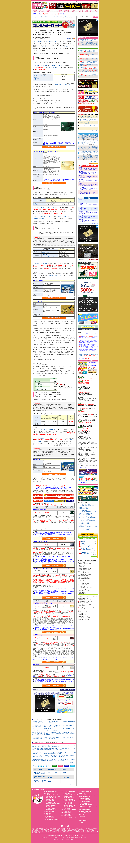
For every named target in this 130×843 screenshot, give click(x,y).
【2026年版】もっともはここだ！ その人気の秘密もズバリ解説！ (88, 71)
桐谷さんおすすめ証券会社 (84, 514)
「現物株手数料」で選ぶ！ (50, 799)
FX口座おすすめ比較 (82, 584)
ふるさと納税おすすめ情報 (84, 528)
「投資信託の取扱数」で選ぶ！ (51, 805)
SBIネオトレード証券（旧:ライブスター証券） (88, 553)
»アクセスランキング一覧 (93, 161)
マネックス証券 (65, 777)
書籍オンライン (73, 839)
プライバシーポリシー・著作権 (73, 835)
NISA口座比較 (82, 793)
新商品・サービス (83, 820)
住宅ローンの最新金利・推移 (85, 563)
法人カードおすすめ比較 (84, 519)
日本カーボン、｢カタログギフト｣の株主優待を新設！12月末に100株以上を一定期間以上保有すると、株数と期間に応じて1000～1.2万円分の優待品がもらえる (89, 148)
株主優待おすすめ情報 (83, 507)
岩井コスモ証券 (38, 769)
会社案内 (65, 835)
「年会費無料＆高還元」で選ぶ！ (68, 799)
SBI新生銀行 (88, 220)
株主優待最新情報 (47, 813)
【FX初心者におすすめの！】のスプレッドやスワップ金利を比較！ (88, 74)
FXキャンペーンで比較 (84, 613)
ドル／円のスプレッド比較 (84, 617)
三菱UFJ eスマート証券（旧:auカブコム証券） (87, 549)
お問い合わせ (49, 835)
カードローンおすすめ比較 (84, 531)
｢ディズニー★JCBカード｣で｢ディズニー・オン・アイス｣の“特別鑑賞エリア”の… (88, 123)
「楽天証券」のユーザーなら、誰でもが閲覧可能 (88, 68)
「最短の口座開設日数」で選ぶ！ (51, 797)
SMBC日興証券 (52, 769)
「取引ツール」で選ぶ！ (50, 806)
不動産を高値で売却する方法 (85, 525)
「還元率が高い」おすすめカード (86, 605)
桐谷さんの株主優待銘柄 (50, 817)
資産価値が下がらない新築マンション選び (88, 526)
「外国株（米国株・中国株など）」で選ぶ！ (53, 803)
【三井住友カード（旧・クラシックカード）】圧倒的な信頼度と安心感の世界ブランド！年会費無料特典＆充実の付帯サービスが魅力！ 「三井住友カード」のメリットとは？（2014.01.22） (53, 722)
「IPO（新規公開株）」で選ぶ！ (51, 802)
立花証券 (64, 773)
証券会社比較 (46, 793)
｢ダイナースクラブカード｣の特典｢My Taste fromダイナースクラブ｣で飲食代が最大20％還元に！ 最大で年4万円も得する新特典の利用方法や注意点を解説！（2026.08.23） (54, 749)
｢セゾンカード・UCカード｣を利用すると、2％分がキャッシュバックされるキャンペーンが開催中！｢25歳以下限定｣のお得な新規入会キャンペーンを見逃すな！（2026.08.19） (53, 756)
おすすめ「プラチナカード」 (85, 610)
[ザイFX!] (96, 11)
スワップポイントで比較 (84, 590)
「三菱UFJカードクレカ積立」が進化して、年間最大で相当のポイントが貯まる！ (88, 51)
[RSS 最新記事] (74, 38)
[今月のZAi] (82, 11)
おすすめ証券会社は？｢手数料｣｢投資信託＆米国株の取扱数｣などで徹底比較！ (88, 62)
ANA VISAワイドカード (40, 438)
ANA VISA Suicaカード (46, 46)
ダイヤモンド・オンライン (57, 837)
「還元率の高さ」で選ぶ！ (67, 796)
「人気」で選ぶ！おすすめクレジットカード (70, 797)
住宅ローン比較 (81, 562)
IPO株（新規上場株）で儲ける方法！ (87, 505)
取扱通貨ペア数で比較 (83, 616)
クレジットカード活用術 (66, 811)
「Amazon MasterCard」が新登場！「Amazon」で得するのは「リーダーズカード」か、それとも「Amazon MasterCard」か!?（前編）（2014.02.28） (53, 738)
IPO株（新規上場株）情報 (85, 796)
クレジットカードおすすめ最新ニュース (69, 814)
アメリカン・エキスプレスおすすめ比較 (87, 517)
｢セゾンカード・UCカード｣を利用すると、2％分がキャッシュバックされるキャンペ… (88, 126)
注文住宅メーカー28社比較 (84, 578)
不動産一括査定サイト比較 (84, 569)
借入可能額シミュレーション (85, 566)
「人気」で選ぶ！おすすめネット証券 (52, 794)
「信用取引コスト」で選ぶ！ (50, 800)
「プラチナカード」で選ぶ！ (68, 803)
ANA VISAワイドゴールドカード (48, 429)
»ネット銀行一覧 (94, 223)
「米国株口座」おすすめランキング (86, 601)
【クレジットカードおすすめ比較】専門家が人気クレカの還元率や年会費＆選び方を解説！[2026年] (50, 16)
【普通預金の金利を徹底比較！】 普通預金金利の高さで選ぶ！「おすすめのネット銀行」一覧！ (89, 152)
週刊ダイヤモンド (66, 837)
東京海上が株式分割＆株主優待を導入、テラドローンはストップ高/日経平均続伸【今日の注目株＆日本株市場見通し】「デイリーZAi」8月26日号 (88, 44)
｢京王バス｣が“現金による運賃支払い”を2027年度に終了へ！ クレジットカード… (88, 117)
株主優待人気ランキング (50, 816)
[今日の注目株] (86, 11)
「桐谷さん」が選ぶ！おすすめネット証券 (53, 796)
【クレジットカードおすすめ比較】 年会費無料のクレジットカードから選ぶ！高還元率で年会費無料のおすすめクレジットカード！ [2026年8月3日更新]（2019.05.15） (53, 729)
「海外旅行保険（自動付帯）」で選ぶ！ (69, 805)
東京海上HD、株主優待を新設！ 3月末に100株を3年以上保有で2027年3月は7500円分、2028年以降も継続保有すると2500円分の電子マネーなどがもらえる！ (89, 142)
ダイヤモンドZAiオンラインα (85, 818)
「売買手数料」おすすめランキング (86, 599)
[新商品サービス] (91, 11)
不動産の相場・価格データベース (85, 580)
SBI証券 (64, 769)
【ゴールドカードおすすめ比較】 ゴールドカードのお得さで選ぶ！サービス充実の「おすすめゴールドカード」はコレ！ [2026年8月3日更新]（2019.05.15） (53, 726)
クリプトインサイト (84, 837)
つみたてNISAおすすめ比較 (85, 791)
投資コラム (81, 814)
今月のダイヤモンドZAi (84, 812)
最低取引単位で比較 (83, 592)
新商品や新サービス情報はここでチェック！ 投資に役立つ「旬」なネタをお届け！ (88, 40)
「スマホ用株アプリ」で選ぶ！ (51, 808)
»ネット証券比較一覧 (82, 195)
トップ (33, 16)
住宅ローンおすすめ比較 (84, 523)
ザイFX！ (81, 822)
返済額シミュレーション (84, 565)
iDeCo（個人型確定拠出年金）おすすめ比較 (88, 511)
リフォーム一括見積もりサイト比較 (85, 577)
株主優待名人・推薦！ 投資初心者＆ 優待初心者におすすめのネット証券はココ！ (88, 76)
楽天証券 (50, 781)
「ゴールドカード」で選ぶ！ (68, 802)
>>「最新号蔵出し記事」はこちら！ (85, 467)
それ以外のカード (37, 79)
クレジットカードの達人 (66, 812)
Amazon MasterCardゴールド (63, 46)
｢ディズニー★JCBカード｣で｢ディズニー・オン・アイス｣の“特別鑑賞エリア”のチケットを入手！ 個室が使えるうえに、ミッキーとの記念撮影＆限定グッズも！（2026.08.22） (54, 753)
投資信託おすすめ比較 (83, 508)
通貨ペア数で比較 (83, 593)
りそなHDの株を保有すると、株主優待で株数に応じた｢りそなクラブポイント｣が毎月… (88, 128)
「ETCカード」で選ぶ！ (67, 808)
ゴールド (35, 203)
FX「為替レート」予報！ (83, 619)
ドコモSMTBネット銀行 (88, 204)
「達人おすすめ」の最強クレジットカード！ (70, 794)
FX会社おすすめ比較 (82, 611)
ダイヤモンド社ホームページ (57, 835)
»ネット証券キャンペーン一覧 (91, 195)
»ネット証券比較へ (70, 784)
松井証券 (50, 777)
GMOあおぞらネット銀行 (88, 212)
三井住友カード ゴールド (52, 41)
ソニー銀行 (88, 208)
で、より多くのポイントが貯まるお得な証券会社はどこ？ (88, 59)
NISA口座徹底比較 (83, 510)
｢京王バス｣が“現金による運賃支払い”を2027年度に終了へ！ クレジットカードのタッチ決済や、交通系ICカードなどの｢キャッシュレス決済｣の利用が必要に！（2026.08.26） (53, 745)
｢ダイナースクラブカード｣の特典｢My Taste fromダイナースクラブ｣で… (88, 120)
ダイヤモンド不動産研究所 (75, 837)
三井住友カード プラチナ (57, 65)
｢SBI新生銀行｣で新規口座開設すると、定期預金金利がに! (88, 65)
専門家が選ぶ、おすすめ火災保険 (85, 574)
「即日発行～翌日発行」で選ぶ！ (68, 806)
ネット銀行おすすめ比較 (84, 522)
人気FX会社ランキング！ (84, 586)
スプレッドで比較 (83, 589)
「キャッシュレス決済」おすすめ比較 (87, 520)
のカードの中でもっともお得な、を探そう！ (88, 56)
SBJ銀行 (88, 200)
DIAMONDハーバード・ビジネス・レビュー (62, 839)
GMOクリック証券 (52, 773)
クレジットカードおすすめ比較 (85, 516)
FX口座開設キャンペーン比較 (85, 587)
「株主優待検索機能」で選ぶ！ (51, 809)
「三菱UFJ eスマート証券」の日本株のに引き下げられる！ (88, 54)
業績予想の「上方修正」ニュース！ (85, 602)
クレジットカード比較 (66, 793)
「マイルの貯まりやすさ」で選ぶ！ (69, 800)
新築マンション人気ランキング (85, 571)
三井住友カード (38, 41)
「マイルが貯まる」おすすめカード (86, 607)
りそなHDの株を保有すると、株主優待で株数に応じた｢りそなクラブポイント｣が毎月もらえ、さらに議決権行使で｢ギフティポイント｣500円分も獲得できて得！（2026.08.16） (53, 760)
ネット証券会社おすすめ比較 (85, 504)
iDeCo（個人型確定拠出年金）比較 (87, 794)
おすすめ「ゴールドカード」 (85, 608)
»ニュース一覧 (94, 130)
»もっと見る (73, 762)
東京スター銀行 (88, 216)
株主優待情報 (48, 814)
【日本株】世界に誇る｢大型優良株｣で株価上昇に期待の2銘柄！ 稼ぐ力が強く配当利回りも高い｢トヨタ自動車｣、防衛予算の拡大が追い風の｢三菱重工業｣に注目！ (89, 157)
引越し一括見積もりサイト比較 (85, 575)
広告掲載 (81, 835)
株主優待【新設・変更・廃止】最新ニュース (53, 819)
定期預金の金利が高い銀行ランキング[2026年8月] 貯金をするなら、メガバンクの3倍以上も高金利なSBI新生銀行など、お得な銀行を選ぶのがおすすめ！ (89, 137)
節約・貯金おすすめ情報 (84, 529)
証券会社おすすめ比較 (83, 598)
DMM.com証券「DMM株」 (88, 188)
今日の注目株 (82, 816)
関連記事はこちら (68, 708)
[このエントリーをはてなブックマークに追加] (72, 38)
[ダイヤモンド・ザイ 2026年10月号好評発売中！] (44, 8)
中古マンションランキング (84, 572)
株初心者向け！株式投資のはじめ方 (86, 513)
